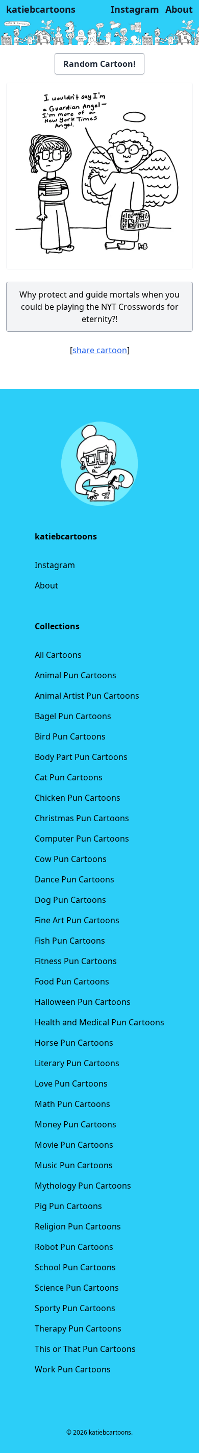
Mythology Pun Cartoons (83, 1185)
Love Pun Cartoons (71, 1083)
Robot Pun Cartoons (74, 1246)
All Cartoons (58, 654)
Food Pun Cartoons (72, 981)
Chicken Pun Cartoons (77, 797)
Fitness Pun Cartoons (76, 961)
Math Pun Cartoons (72, 1104)
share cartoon (99, 350)
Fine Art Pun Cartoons (77, 920)
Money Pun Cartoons (75, 1124)
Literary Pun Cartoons (77, 1063)
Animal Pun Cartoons (75, 675)
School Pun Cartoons (75, 1267)
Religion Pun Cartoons (78, 1226)
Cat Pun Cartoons (69, 777)
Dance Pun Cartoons (74, 879)
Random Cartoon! (99, 63)
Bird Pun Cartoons (70, 736)
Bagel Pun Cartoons (73, 716)
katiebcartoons (41, 9)
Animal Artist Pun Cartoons (87, 695)
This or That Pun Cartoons (85, 1349)
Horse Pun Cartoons (74, 1042)
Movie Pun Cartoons (74, 1144)
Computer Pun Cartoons (82, 838)
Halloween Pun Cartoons (83, 1001)
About (46, 585)
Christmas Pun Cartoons (82, 818)
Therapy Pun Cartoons (78, 1328)
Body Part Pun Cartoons (81, 756)
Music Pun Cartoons (74, 1165)
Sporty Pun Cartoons (75, 1308)
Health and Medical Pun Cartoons (99, 1022)
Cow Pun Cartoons (71, 859)
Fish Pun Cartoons (70, 940)
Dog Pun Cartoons (70, 899)
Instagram (55, 565)
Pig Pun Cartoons (68, 1206)
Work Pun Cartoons (73, 1369)
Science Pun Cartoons (77, 1287)
